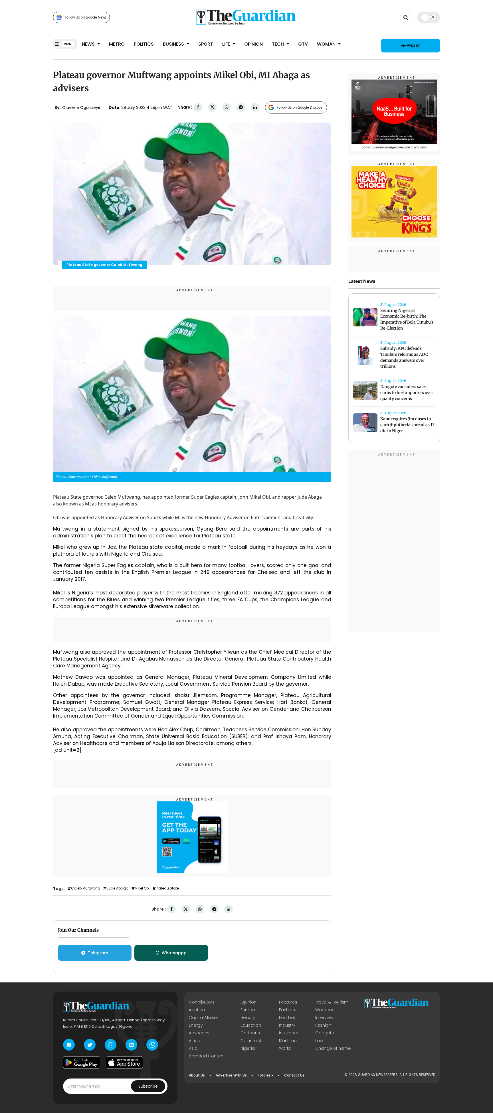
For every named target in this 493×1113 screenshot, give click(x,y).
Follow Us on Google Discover (300, 107)
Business (174, 44)
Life (226, 44)
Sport (205, 44)
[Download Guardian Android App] (81, 1062)
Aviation (197, 1010)
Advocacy (199, 1033)
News (89, 44)
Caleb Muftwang (85, 888)
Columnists (252, 1040)
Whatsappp (174, 953)
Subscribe (148, 1086)
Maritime (288, 1040)
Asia (193, 1048)
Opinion (253, 44)
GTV (303, 44)
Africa (194, 1040)
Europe (248, 1010)
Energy (196, 1025)
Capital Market (203, 1017)
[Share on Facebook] (198, 107)
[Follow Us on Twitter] (90, 1045)
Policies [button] (264, 1075)
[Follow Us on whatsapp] (152, 1045)
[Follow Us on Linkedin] (131, 1045)
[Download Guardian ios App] (124, 1062)
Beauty (248, 1017)
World (285, 1048)
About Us (197, 1075)
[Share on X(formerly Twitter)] (212, 107)
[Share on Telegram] (241, 107)
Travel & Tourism (331, 1002)
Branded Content (207, 1056)
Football (287, 1017)
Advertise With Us (231, 1075)
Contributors (202, 1002)
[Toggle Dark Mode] (428, 17)
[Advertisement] (394, 542)
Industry (287, 1025)
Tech (278, 44)
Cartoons (250, 1033)
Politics (144, 44)
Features (288, 1002)
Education (251, 1025)
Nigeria (248, 1048)
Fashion (287, 1010)
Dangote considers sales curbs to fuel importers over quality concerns (406, 392)
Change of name (333, 1048)
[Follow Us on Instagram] (110, 1045)
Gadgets (324, 1033)
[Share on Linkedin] (255, 107)
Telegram (98, 953)
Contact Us (294, 1075)
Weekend (325, 1010)
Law (319, 1040)
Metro (117, 44)
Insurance (289, 1033)
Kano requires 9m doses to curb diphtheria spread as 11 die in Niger (407, 425)
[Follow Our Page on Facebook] (69, 1045)
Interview (324, 1017)
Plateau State (167, 888)
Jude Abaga (117, 888)
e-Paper (410, 45)
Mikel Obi (142, 888)
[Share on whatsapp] (226, 107)
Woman (327, 44)
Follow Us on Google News (86, 17)
